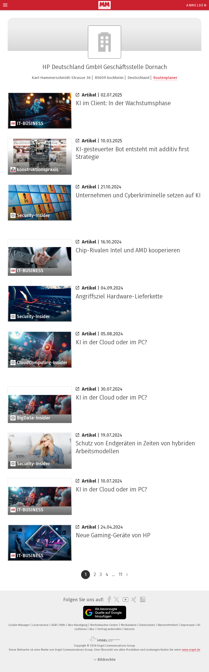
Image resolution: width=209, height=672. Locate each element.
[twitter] (115, 599)
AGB (54, 625)
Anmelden (196, 5)
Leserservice (40, 625)
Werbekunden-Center (104, 625)
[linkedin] (141, 599)
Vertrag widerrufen (109, 629)
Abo (92, 629)
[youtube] (124, 599)
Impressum (188, 625)
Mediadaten (129, 625)
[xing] (132, 599)
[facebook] (108, 600)
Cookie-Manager (19, 625)
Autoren (129, 629)
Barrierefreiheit (168, 625)
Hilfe (62, 625)
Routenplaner (165, 77)
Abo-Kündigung (78, 625)
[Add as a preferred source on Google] (104, 612)
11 (120, 574)
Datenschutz (147, 625)
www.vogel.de (191, 649)
